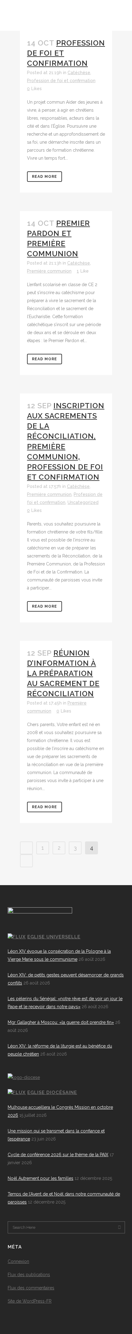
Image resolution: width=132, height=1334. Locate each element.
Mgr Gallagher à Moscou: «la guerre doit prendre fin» (61, 1022)
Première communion (49, 271)
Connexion (18, 1261)
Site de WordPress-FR (30, 1301)
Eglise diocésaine (52, 1092)
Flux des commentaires (31, 1287)
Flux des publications (29, 1274)
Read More (44, 176)
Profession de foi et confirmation (61, 80)
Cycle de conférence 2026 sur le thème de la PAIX (58, 1154)
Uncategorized (83, 502)
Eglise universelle (53, 937)
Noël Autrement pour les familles (40, 1178)
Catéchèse (79, 72)
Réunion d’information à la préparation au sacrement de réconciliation (63, 673)
